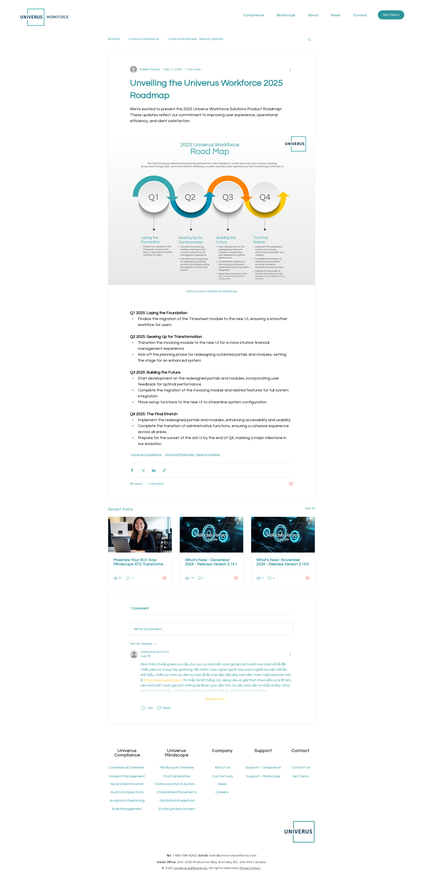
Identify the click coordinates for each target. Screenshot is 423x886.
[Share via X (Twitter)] (143, 470)
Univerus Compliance (143, 39)
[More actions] (290, 69)
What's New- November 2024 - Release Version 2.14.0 (282, 562)
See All (310, 508)
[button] (253, 15)
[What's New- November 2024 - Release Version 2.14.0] (283, 535)
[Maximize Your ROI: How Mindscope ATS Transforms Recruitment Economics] (140, 535)
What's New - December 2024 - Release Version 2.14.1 (211, 562)
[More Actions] (290, 654)
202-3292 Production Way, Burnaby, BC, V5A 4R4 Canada (221, 862)
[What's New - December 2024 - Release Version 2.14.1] (211, 535)
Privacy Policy (249, 868)
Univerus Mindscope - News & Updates (195, 39)
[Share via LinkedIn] (154, 470)
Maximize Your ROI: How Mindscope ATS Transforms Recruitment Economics (138, 562)
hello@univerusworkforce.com (233, 855)
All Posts (114, 39)
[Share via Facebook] (132, 470)
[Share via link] (164, 470)
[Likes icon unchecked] (143, 708)
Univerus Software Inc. (191, 868)
